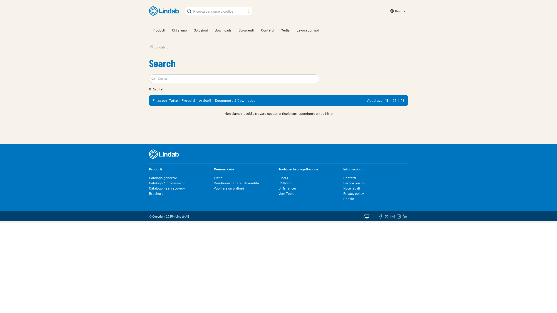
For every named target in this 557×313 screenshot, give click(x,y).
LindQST (284, 178)
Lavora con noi (308, 30)
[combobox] (234, 78)
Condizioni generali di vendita (236, 183)
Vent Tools (286, 193)
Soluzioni (201, 30)
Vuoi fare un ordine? (229, 188)
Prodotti (159, 30)
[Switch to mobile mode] (366, 216)
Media (285, 30)
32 (395, 100)
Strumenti (246, 30)
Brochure (156, 193)
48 (402, 100)
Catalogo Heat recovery (167, 188)
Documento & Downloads (235, 100)
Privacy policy (353, 193)
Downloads (223, 30)
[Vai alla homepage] (165, 11)
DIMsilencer (287, 188)
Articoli (205, 100)
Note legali (351, 188)
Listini (218, 178)
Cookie (348, 198)
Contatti (267, 30)
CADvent (285, 183)
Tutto (173, 100)
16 (387, 100)
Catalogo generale (163, 178)
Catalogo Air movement (167, 183)
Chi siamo (179, 30)
